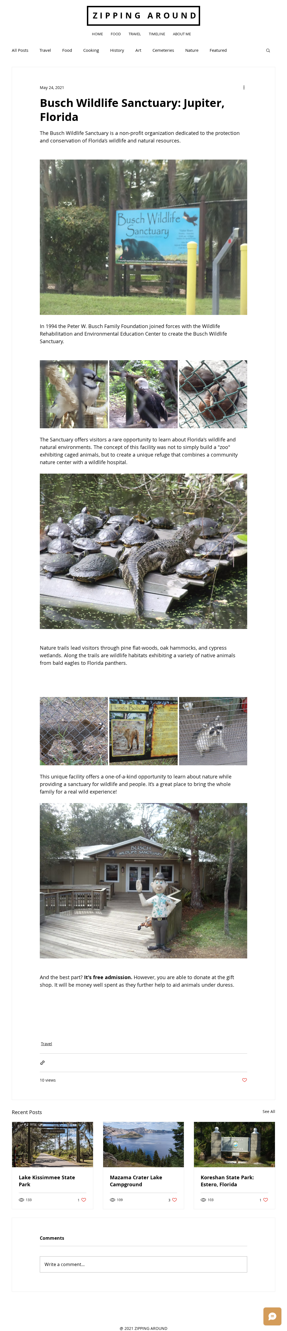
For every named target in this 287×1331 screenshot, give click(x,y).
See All (269, 1111)
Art (138, 50)
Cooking (91, 50)
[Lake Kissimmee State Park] (52, 1144)
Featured (218, 50)
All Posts (20, 50)
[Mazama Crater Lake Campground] (143, 1144)
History (117, 50)
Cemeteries (163, 50)
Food (67, 50)
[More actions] (243, 87)
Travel (45, 50)
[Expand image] (74, 394)
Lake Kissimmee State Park (47, 1181)
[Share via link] (42, 1062)
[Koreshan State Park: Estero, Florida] (234, 1144)
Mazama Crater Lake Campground (136, 1181)
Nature (191, 50)
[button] (268, 50)
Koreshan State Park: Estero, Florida (227, 1181)
